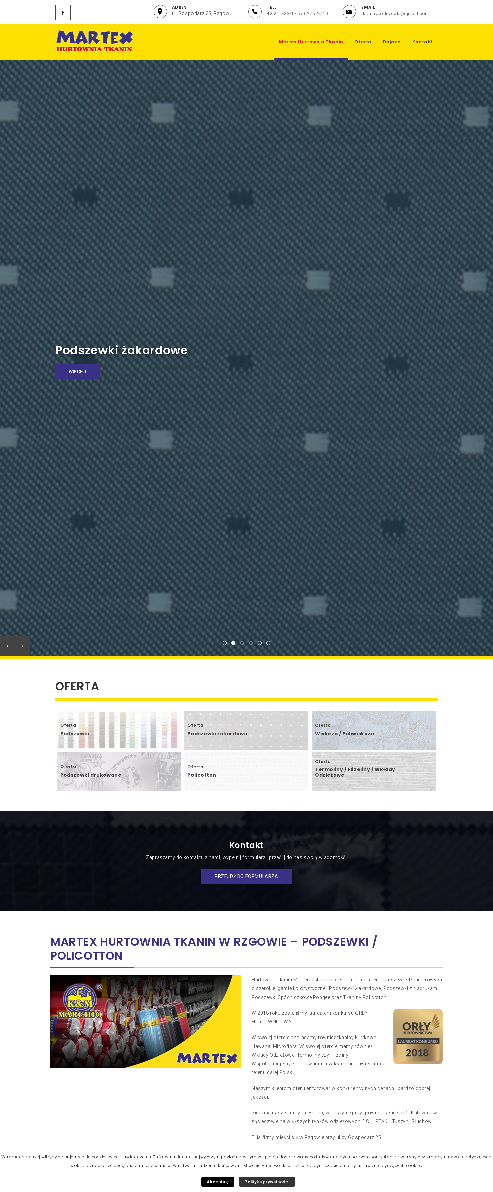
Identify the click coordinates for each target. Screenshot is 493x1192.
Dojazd (392, 42)
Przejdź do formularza (246, 876)
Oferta (363, 42)
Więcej (77, 379)
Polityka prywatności (267, 1181)
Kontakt (422, 42)
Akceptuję (218, 1181)
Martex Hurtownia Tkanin (311, 42)
